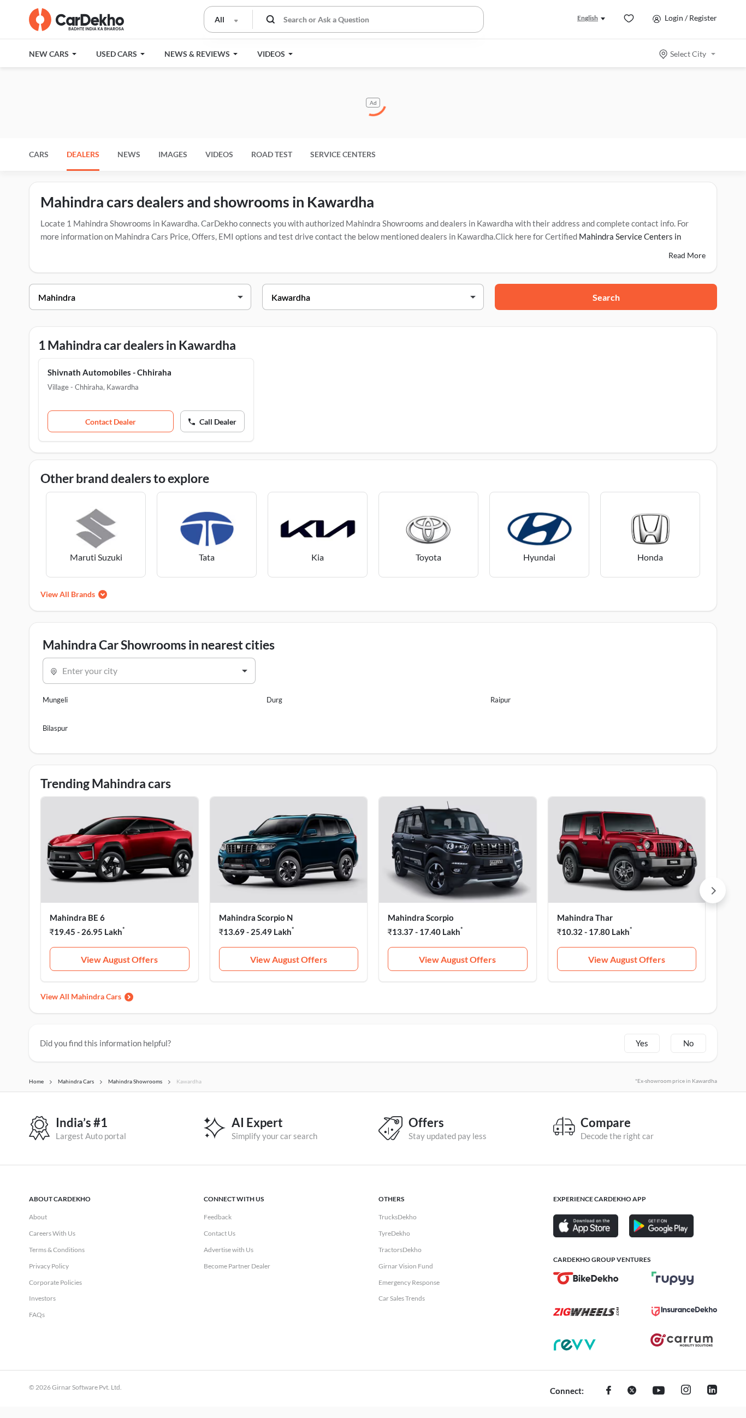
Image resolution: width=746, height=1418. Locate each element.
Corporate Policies (55, 1282)
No (688, 1043)
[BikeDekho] (586, 1278)
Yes (642, 1043)
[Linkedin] (712, 1391)
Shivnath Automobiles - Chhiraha (109, 372)
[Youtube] (659, 1391)
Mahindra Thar (585, 917)
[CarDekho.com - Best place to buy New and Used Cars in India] (76, 19)
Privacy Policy (49, 1266)
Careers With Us (52, 1233)
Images (172, 154)
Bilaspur (55, 728)
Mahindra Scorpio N (256, 917)
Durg (274, 699)
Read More (687, 255)
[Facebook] (608, 1391)
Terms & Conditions (57, 1250)
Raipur (500, 699)
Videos (219, 154)
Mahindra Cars (96, 996)
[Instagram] (686, 1391)
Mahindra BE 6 (77, 917)
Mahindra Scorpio (421, 917)
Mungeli (55, 699)
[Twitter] (631, 1391)
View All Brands (67, 594)
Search (606, 297)
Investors (42, 1298)
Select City (688, 53)
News (128, 154)
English (587, 18)
